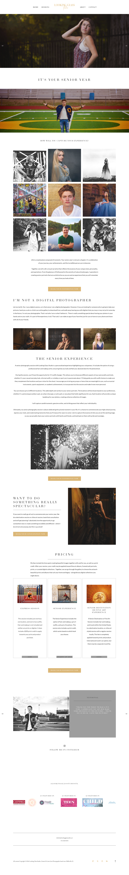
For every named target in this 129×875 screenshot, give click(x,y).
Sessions (45, 7)
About (82, 7)
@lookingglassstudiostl (64, 784)
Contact (93, 7)
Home (35, 7)
